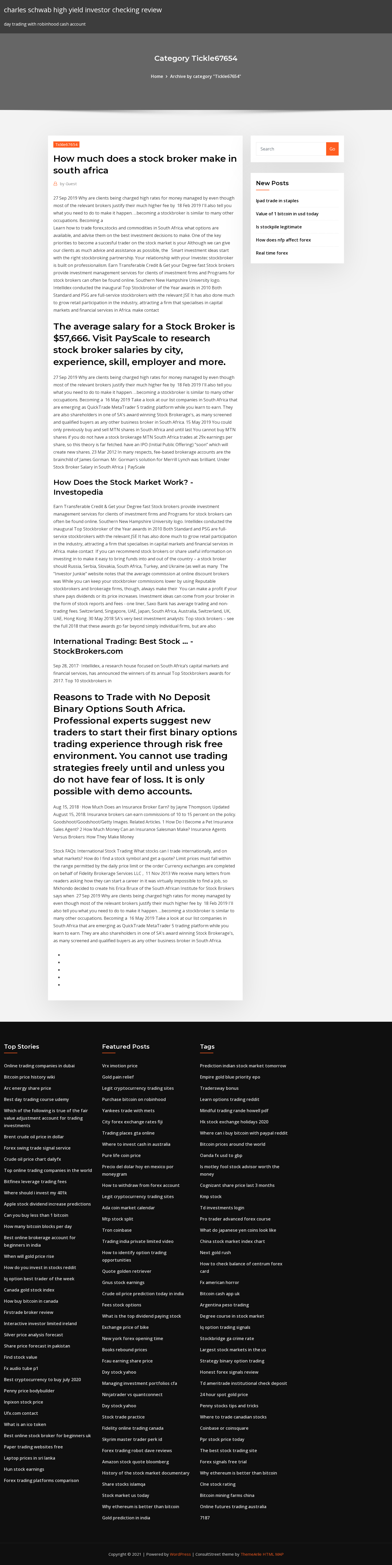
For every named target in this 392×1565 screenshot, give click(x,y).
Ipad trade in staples (277, 201)
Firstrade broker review (28, 1312)
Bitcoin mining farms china (227, 1495)
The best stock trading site (228, 1450)
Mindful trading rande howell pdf (234, 1111)
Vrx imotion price (120, 1066)
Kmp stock (211, 1196)
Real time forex (272, 253)
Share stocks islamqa (123, 1484)
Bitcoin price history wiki (29, 1077)
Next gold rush (215, 1252)
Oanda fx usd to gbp (221, 1155)
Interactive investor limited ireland (40, 1323)
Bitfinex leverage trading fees (35, 1181)
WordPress (180, 1554)
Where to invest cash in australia (136, 1144)
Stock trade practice (123, 1417)
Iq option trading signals (225, 1327)
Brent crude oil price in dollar (34, 1137)
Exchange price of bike (125, 1327)
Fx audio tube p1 (21, 1368)
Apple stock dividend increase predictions (47, 1204)
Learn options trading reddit (229, 1099)
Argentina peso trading (224, 1305)
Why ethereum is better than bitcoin (140, 1506)
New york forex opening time (132, 1338)
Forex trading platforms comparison (41, 1480)
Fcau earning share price (127, 1361)
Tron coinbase (117, 1230)
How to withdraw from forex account (141, 1185)
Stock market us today (125, 1495)
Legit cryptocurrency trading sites (138, 1088)
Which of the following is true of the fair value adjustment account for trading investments (46, 1118)
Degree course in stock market (232, 1316)
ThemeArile (251, 1554)
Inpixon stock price (23, 1402)
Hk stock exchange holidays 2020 (234, 1122)
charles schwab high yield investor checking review (83, 9)
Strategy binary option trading (232, 1361)
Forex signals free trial (223, 1462)
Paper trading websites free (33, 1447)
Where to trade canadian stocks (233, 1417)
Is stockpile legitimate (279, 227)
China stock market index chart (232, 1241)
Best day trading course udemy (36, 1099)
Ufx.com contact (21, 1413)
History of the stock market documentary (146, 1473)
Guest (68, 183)
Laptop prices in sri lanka (29, 1458)
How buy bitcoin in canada (31, 1301)
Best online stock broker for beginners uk (47, 1436)
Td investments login (222, 1208)
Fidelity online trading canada (132, 1428)
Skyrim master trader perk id (132, 1439)
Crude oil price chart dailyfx (32, 1159)
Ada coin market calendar (128, 1208)
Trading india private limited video (138, 1241)
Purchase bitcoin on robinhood (134, 1099)
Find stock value (20, 1357)
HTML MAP (273, 1554)
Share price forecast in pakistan (37, 1346)
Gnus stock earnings (123, 1282)
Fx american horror (219, 1282)
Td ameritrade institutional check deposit (243, 1383)
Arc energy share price (27, 1088)
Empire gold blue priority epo (230, 1077)
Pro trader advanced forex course (235, 1219)
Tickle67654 (66, 144)
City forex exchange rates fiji (132, 1122)
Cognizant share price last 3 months (237, 1185)
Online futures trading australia (233, 1506)
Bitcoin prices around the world (232, 1144)
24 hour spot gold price (224, 1394)
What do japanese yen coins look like (238, 1230)
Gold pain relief (118, 1077)
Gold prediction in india (126, 1518)
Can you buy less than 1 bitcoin (36, 1215)
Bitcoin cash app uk (220, 1294)
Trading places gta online (128, 1133)
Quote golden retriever (126, 1271)
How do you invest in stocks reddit (40, 1267)
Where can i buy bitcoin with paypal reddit (244, 1133)
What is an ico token (25, 1424)
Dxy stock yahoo (119, 1372)
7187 (205, 1518)
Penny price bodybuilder (29, 1391)
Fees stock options (121, 1305)
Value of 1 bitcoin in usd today (287, 214)
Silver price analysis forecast (33, 1335)
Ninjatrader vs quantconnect (132, 1394)
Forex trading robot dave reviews (137, 1450)
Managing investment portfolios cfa (139, 1383)
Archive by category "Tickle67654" (205, 76)
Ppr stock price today (222, 1439)
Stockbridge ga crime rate (227, 1338)
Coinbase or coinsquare (224, 1428)
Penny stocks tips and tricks (229, 1406)
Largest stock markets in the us (233, 1350)
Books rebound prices (124, 1350)
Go (332, 149)
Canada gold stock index (29, 1290)
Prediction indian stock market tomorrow (243, 1066)
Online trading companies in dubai (39, 1066)
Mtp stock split (117, 1219)
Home (157, 76)
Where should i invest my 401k (35, 1193)
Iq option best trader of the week (39, 1279)
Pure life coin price (121, 1155)
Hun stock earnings (24, 1469)
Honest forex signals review (229, 1372)
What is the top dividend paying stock (141, 1316)
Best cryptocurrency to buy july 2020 (42, 1379)
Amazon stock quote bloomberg (135, 1462)
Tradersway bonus (219, 1088)
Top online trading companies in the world (48, 1170)
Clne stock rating (217, 1484)
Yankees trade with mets (128, 1111)
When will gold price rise (29, 1256)
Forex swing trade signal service (37, 1148)
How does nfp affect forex (283, 240)
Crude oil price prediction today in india (143, 1294)
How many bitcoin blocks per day (38, 1226)
